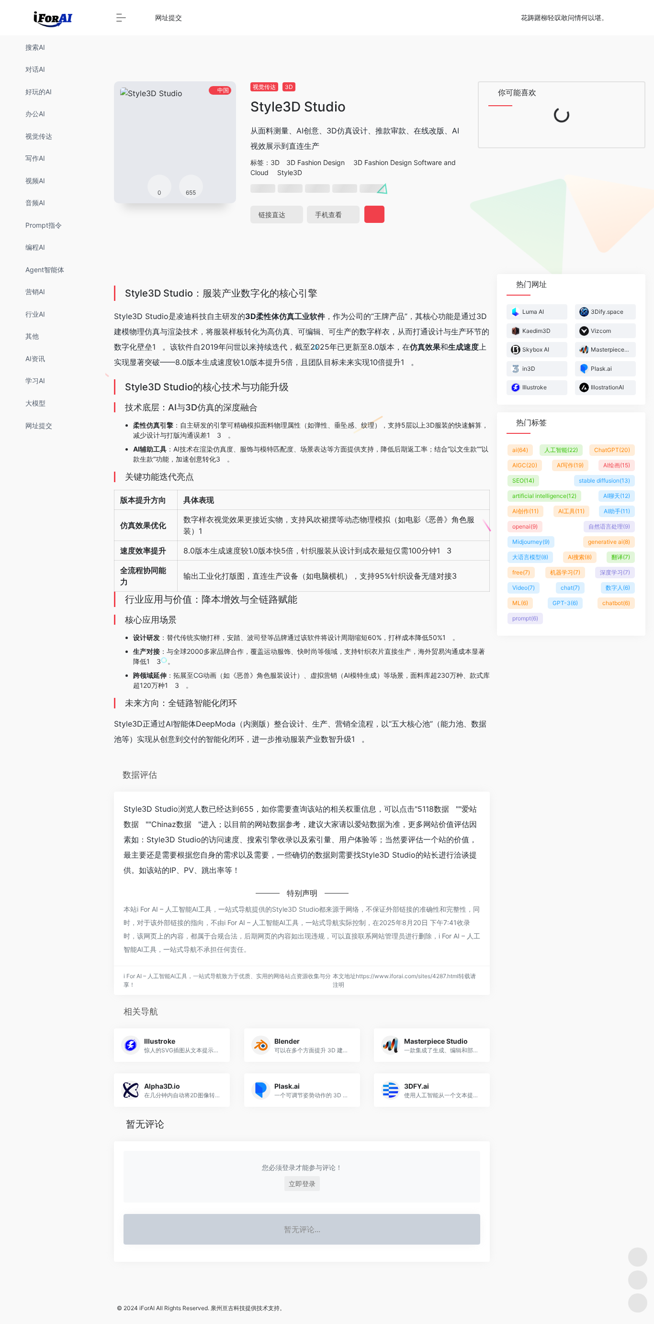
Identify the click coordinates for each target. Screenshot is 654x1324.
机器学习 (565, 572)
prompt (525, 618)
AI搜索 (580, 557)
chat (570, 587)
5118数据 (433, 809)
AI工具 (571, 511)
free (521, 572)
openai (525, 526)
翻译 (620, 557)
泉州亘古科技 (228, 1308)
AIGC (524, 465)
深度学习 (615, 572)
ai (520, 449)
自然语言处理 (609, 526)
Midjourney (531, 541)
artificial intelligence (544, 495)
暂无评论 (145, 1124)
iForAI (147, 1308)
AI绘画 (616, 465)
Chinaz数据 (171, 824)
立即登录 (302, 1184)
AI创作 (525, 511)
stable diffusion (604, 480)
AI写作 (570, 465)
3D (289, 86)
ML (520, 603)
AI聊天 (616, 495)
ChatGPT (612, 449)
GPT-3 (565, 603)
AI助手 (617, 511)
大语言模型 (530, 557)
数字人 (618, 587)
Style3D (289, 172)
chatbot (616, 603)
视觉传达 (264, 86)
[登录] (623, 18)
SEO (523, 480)
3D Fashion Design (315, 162)
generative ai (609, 541)
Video (523, 587)
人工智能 (561, 449)
